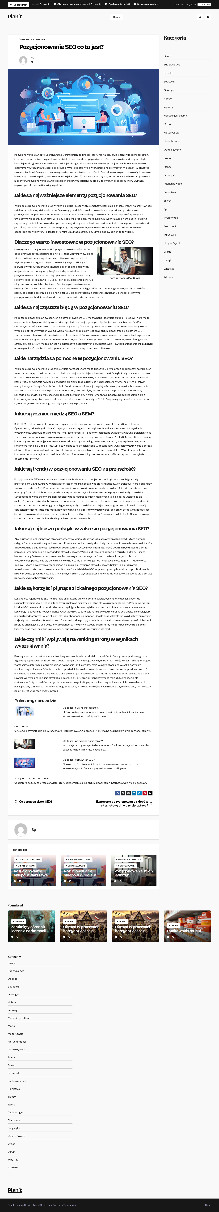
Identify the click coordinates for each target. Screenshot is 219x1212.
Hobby (168, 98)
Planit (15, 16)
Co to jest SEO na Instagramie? (81, 707)
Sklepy (168, 200)
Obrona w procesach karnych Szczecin (81, 929)
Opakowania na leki (183, 931)
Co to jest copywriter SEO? (79, 759)
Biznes (167, 56)
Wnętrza (169, 268)
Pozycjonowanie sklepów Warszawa (31, 873)
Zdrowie (168, 277)
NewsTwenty (54, 1205)
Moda (167, 124)
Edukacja (169, 81)
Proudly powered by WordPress (23, 1205)
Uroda (167, 251)
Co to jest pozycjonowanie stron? (83, 741)
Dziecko (168, 73)
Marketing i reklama (33, 39)
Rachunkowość (173, 183)
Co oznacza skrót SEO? (36, 801)
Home (116, 17)
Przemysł (169, 175)
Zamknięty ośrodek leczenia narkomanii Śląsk (28, 931)
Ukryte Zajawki (26, 866)
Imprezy (168, 107)
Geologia (169, 90)
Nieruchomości (173, 141)
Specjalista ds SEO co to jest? (32, 778)
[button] (200, 17)
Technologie (171, 217)
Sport (167, 209)
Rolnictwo (170, 192)
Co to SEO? (21, 726)
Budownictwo (172, 64)
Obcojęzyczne (172, 149)
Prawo (167, 166)
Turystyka (170, 234)
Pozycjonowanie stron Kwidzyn (133, 873)
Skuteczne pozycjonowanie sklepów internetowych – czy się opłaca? (121, 803)
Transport (170, 226)
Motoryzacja (171, 132)
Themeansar (69, 1205)
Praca (167, 158)
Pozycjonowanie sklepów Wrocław (80, 873)
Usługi (167, 260)
